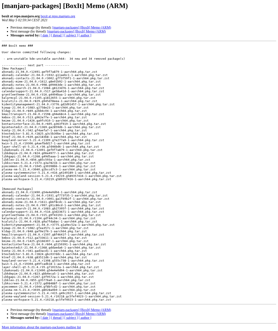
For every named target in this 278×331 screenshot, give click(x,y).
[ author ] (85, 35)
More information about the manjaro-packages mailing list (41, 327)
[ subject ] (71, 35)
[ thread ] (57, 35)
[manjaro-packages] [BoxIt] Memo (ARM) (81, 27)
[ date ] (45, 35)
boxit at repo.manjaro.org (58, 16)
